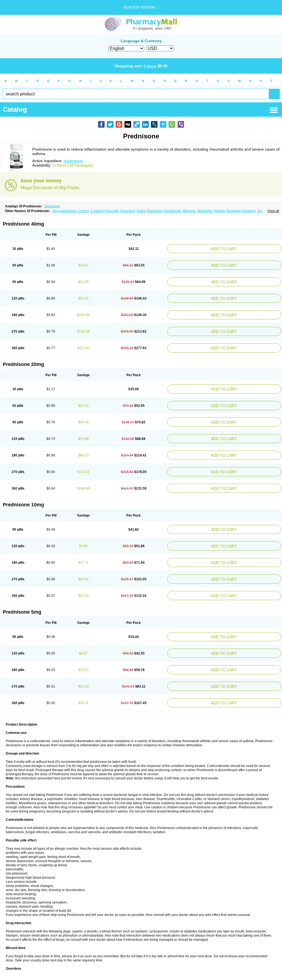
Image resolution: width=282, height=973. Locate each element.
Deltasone (52, 206)
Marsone (189, 211)
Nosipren (249, 211)
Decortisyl (127, 211)
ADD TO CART (244, 248)
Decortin (112, 211)
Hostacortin (172, 211)
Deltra (141, 211)
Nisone (219, 211)
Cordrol (83, 211)
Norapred (233, 211)
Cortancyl (98, 211)
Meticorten (205, 211)
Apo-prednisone (64, 211)
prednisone (73, 161)
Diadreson (155, 211)
